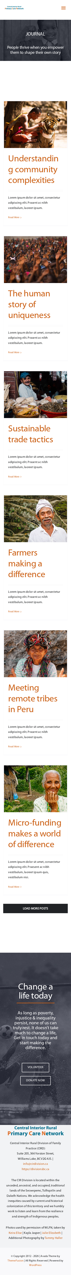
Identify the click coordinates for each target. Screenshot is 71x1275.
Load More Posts (35, 908)
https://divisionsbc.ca (35, 1169)
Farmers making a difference (26, 564)
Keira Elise (15, 1233)
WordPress (35, 1265)
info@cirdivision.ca (35, 1164)
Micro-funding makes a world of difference (34, 834)
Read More (14, 217)
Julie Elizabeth (51, 1233)
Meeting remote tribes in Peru (32, 699)
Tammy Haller (53, 1238)
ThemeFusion (15, 1260)
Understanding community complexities (33, 170)
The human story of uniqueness (29, 305)
